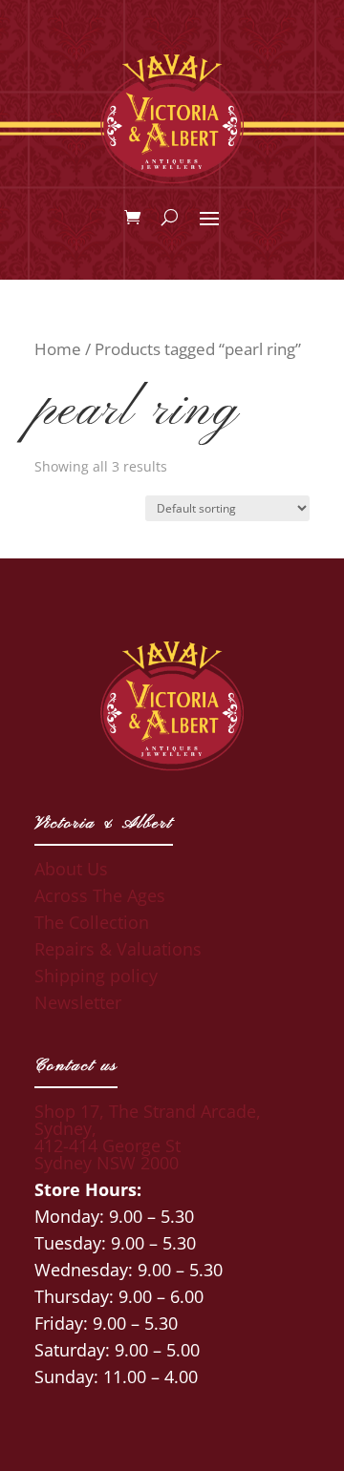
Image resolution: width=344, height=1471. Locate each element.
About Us (71, 868)
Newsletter (77, 1002)
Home (57, 349)
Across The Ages (99, 895)
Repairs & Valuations (118, 948)
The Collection (91, 922)
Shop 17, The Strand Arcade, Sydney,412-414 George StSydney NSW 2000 (147, 1137)
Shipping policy (96, 975)
